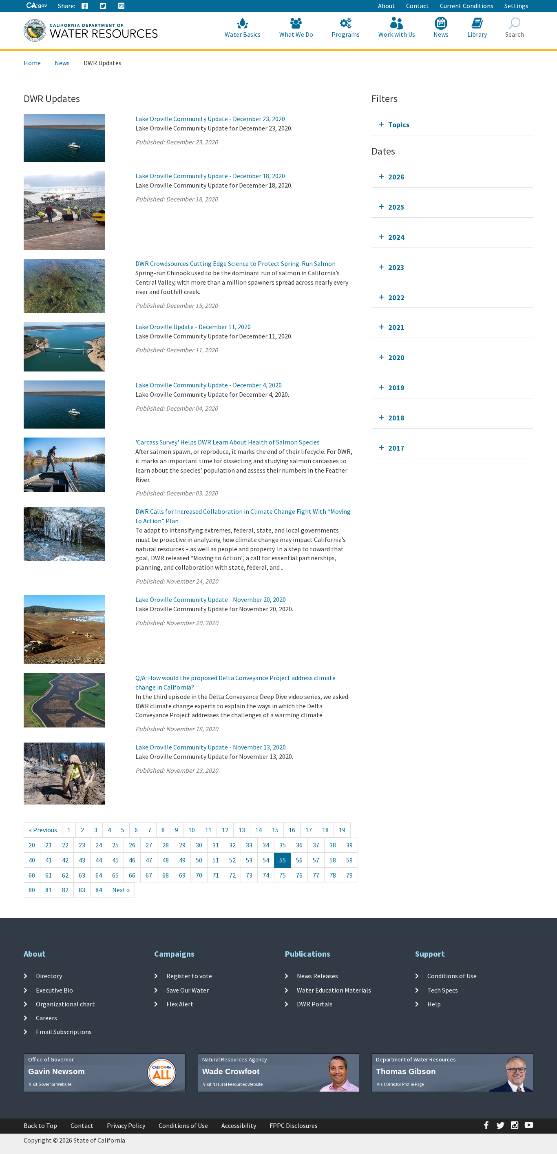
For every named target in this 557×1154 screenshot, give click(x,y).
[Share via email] (121, 6)
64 (98, 875)
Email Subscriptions (64, 1032)
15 (275, 830)
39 (349, 845)
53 (249, 860)
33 (249, 845)
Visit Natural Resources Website (233, 1084)
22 (65, 845)
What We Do (296, 34)
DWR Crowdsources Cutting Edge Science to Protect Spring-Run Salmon (235, 263)
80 (32, 890)
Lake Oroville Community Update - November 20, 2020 (210, 599)
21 (48, 845)
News (441, 34)
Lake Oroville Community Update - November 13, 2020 (210, 747)
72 (232, 875)
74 (266, 875)
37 (316, 845)
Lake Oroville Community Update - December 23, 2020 (210, 119)
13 (242, 830)
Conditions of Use (452, 976)
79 (349, 875)
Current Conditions (466, 6)
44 (98, 860)
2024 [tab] (396, 237)
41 (48, 860)
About (386, 6)
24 (98, 845)
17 (308, 830)
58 (332, 860)
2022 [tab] (396, 297)
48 (165, 860)
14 (258, 830)
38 (332, 845)
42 (65, 860)
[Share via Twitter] (103, 6)
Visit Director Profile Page (400, 1084)
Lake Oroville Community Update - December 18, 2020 (210, 176)
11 (208, 830)
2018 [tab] (396, 417)
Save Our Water (187, 990)
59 (349, 860)
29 (182, 845)
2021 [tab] (396, 327)
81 (48, 890)
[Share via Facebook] (84, 6)
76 (299, 875)
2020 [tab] (396, 357)
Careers (46, 1018)
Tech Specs (442, 990)
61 (48, 875)
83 (82, 890)
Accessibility (238, 1125)
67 (149, 875)
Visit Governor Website (50, 1084)
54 (266, 860)
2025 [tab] (396, 207)
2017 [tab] (396, 448)
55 (282, 860)
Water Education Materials (334, 990)
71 (215, 875)
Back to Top (40, 1125)
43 (82, 860)
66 (132, 875)
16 (292, 830)
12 (225, 830)
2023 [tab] (396, 267)
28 (165, 845)
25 (115, 845)
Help (434, 1004)
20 (32, 845)
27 (149, 845)
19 (342, 830)
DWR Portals (315, 1004)
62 (65, 875)
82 (65, 890)
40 (32, 860)
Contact (417, 6)
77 (316, 875)
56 (299, 860)
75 (282, 875)
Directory (49, 976)
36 (299, 845)
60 (32, 875)
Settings (516, 6)
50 (199, 860)
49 (182, 860)
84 (98, 890)
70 (199, 875)
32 (232, 845)
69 (182, 875)
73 (249, 875)
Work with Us (396, 34)
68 (165, 875)
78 (332, 875)
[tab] (452, 124)
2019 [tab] (396, 387)
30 (199, 845)
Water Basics (243, 34)
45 (115, 860)
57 (316, 860)
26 (132, 845)
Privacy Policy (126, 1125)
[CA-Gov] (37, 6)
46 (132, 860)
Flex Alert (179, 1004)
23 (82, 845)
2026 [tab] (396, 176)
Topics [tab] (398, 124)
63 (82, 875)
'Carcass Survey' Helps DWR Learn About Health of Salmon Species (227, 442)
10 (191, 830)
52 (232, 860)
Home (32, 63)
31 (215, 845)
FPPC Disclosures (294, 1125)
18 (325, 830)
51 (215, 860)
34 (266, 845)
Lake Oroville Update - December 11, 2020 (193, 327)
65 (115, 875)
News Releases (317, 976)
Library (477, 34)
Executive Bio (54, 990)
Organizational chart (65, 1004)
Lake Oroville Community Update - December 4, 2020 (208, 385)
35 (282, 845)
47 (149, 860)
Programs (346, 34)
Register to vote (189, 976)
